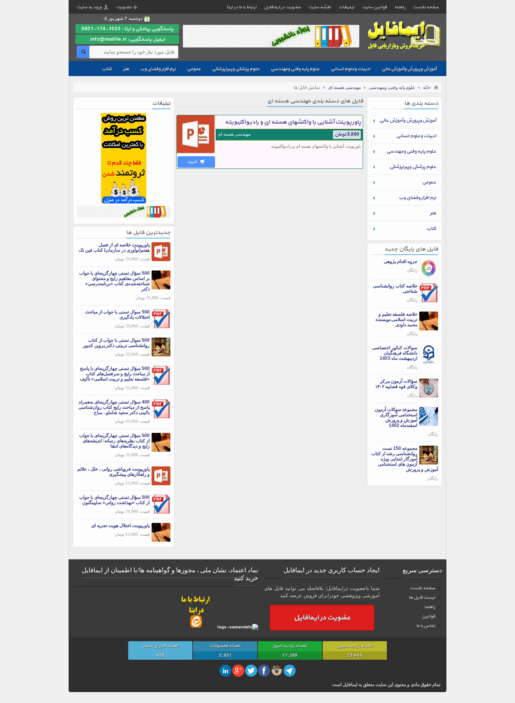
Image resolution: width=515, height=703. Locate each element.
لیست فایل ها (422, 597)
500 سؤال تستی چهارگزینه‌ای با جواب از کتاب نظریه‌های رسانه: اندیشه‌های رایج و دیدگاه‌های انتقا (114, 441)
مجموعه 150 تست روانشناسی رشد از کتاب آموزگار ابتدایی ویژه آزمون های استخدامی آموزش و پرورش (404, 459)
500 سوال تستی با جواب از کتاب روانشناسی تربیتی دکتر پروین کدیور (116, 343)
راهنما (399, 7)
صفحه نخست (425, 7)
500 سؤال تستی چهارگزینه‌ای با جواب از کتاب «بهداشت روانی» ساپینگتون (114, 500)
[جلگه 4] (123, 202)
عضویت (124, 7)
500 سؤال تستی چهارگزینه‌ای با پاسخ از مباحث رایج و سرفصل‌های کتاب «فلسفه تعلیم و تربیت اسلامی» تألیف (115, 374)
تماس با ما (425, 625)
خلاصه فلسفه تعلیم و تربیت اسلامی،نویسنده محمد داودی (396, 319)
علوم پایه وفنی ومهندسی (295, 69)
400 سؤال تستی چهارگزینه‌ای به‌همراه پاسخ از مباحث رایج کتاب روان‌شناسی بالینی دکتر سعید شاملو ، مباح (114, 407)
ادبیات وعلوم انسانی (350, 69)
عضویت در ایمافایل (282, 7)
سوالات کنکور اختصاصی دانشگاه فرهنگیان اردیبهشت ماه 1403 (394, 353)
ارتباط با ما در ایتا (241, 7)
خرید (192, 161)
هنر (126, 69)
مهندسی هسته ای (344, 87)
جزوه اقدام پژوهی (400, 261)
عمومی (194, 69)
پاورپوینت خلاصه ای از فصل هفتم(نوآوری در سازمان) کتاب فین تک (114, 247)
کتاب (107, 69)
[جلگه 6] (123, 216)
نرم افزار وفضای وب (158, 69)
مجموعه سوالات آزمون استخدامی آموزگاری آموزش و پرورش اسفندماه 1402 (396, 417)
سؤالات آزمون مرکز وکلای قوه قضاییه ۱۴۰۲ (396, 384)
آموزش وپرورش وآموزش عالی (409, 69)
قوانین (428, 616)
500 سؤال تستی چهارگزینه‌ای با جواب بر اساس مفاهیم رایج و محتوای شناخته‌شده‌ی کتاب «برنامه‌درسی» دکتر (114, 281)
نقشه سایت (319, 7)
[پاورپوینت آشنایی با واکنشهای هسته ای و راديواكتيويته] (196, 153)
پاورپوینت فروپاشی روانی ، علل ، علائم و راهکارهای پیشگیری (113, 471)
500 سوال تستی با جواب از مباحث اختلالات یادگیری (117, 314)
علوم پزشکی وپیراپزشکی (235, 69)
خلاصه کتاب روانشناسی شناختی (395, 288)
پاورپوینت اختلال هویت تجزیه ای (120, 525)
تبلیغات (346, 7)
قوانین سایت (374, 7)
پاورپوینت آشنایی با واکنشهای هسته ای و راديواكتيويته (293, 122)
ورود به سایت (89, 7)
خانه (427, 87)
